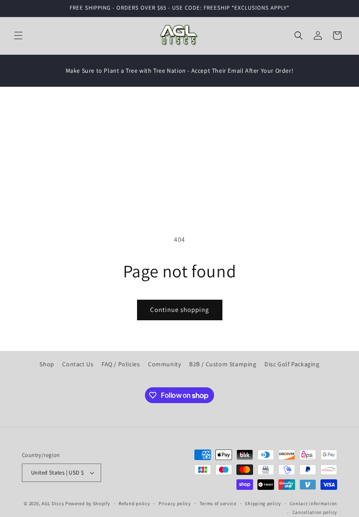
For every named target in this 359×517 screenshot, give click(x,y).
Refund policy (134, 503)
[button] (18, 35)
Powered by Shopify (87, 503)
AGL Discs (53, 503)
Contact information (313, 503)
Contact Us (77, 364)
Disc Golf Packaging (291, 364)
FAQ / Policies (121, 364)
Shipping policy (263, 503)
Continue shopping (179, 309)
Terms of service (218, 503)
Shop (46, 364)
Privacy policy (174, 503)
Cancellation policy (314, 512)
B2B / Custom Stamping (223, 364)
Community (164, 364)
